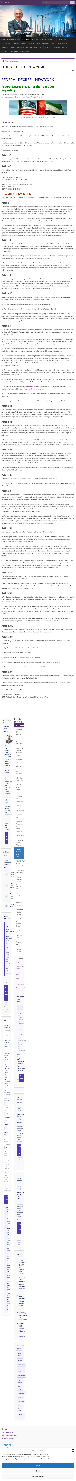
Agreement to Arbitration (19, 741)
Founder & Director (7, 1438)
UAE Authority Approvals (34, 47)
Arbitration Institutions (19, 779)
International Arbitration (20, 871)
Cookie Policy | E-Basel (19, 43)
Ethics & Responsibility (9, 1435)
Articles (34, 39)
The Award (18, 895)
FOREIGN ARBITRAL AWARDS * (61, 198)
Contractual (5, 43)
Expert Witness (20, 1381)
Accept (38, 1465)
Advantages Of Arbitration (19, 732)
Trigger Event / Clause (6, 1121)
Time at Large (19, 1408)
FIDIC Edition (6, 1099)
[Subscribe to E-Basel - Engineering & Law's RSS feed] (2, 2)
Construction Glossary (47, 39)
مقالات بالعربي (24, 51)
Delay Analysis (20, 1388)
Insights (53, 43)
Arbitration (25, 39)
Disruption (21, 1401)
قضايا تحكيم (13, 51)
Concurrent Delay (21, 1370)
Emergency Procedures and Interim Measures (19, 826)
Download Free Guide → (6, 993)
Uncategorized (20, 988)
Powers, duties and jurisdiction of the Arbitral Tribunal (19, 883)
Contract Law (19, 816)
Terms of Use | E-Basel (17, 47)
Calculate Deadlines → (7, 1199)
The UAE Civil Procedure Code (19, 934)
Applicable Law (19, 761)
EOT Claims (20, 1355)
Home (3, 39)
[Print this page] (73, 70)
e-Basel (29, 29)
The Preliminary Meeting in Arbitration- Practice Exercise (19, 907)
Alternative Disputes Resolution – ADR (19, 751)
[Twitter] (6, 2)
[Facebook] (9, 2)
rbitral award (32, 386)
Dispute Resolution (21, 1416)
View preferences (38, 1476)
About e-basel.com (13, 39)
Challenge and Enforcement (20, 799)
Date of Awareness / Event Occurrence (6, 1138)
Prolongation (21, 1364)
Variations (21, 1393)
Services (4, 47)
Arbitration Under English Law (19, 788)
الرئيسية (64, 47)
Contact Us (61, 39)
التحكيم (47, 47)
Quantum (20, 1397)
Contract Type (6, 1109)
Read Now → (21, 1078)
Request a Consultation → (20, 1149)
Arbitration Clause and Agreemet (19, 770)
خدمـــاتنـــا (4, 51)
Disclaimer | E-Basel (34, 43)
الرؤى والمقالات (56, 47)
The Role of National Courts (18, 922)
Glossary (45, 43)
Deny (38, 1471)
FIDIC (17, 978)
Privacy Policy (62, 43)
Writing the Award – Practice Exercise (18, 946)
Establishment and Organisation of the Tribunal (20, 840)
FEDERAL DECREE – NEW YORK (19, 853)
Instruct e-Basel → (7, 838)
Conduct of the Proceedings (20, 808)
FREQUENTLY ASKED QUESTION (20, 863)
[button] (73, 1450)
